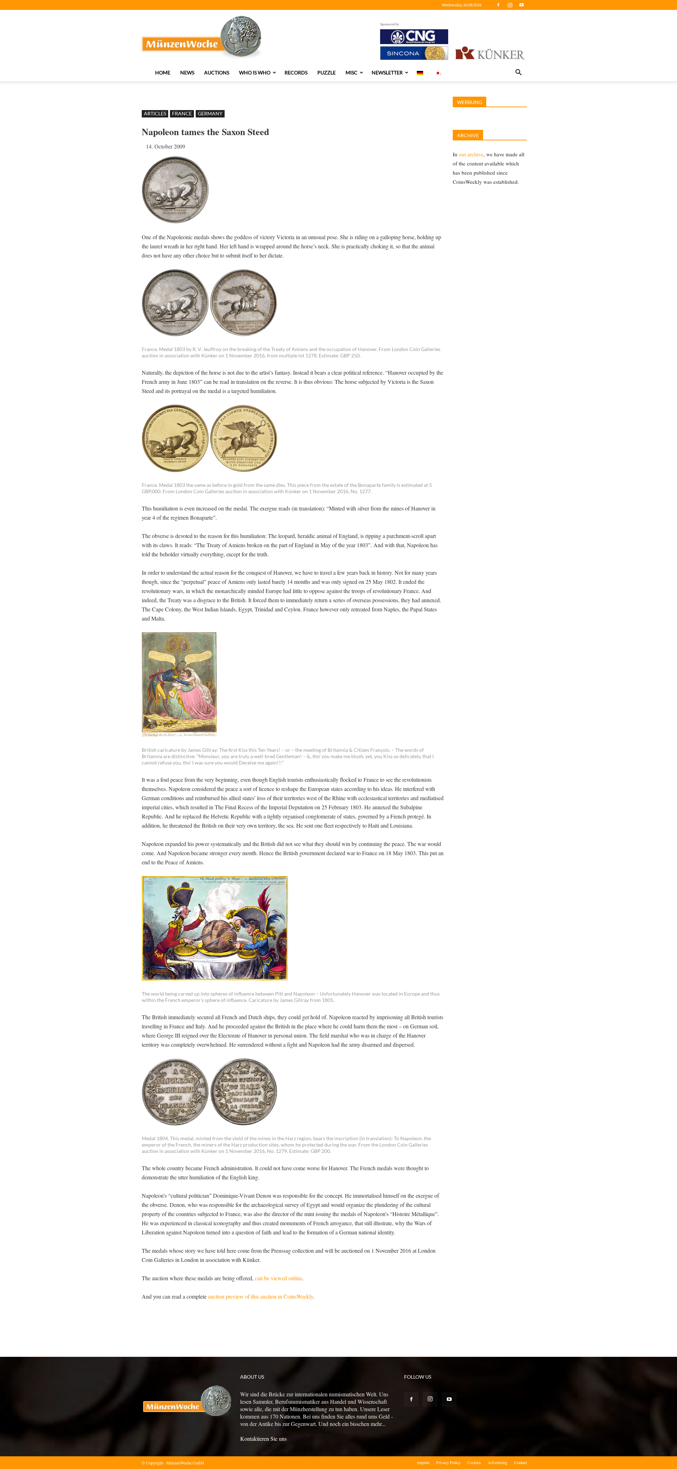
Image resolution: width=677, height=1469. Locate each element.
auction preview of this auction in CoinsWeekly (260, 1296)
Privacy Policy (448, 1462)
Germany (210, 113)
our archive (471, 154)
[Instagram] (510, 5)
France (182, 113)
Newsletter (387, 72)
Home (162, 72)
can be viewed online (278, 1278)
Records (296, 72)
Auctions (216, 72)
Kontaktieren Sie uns (263, 1438)
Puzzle (326, 72)
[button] (518, 73)
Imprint (423, 1462)
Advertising (497, 1462)
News (187, 72)
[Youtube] (521, 5)
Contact (520, 1462)
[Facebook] (498, 5)
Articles (155, 113)
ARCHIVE (468, 135)
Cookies (474, 1462)
